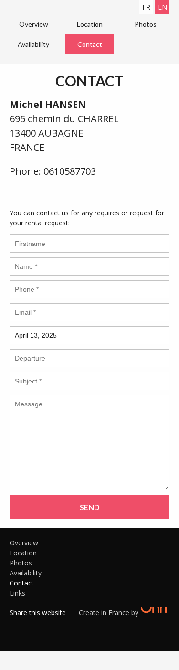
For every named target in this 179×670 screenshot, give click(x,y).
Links (17, 592)
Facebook (17, 624)
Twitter (31, 624)
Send (90, 506)
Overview (33, 24)
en (162, 6)
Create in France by (109, 612)
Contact (89, 44)
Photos (146, 24)
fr (146, 6)
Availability (33, 44)
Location (90, 24)
